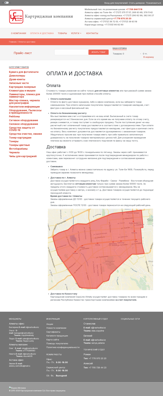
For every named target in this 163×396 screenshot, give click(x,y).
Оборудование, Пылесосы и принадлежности (25, 111)
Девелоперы (17, 75)
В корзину (148, 57)
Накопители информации (24, 106)
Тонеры (13, 141)
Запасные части (19, 83)
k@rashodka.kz (32, 327)
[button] (76, 33)
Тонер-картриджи (20, 137)
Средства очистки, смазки (25, 133)
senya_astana (98, 343)
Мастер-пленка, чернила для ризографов (24, 101)
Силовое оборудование (23, 123)
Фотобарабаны (18, 148)
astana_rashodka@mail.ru (19, 366)
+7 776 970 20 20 (122, 18)
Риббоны (14, 116)
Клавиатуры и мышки (22, 90)
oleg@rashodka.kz (30, 348)
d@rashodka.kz (29, 354)
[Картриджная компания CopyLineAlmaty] (44, 16)
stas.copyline (98, 330)
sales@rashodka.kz (31, 338)
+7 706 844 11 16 (134, 9)
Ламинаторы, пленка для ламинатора (24, 95)
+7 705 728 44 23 (97, 367)
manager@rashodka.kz (23, 333)
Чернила (14, 152)
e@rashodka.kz (98, 340)
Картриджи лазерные (22, 86)
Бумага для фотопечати (23, 71)
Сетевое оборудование (23, 120)
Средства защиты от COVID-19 (22, 129)
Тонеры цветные (19, 145)
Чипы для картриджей (23, 156)
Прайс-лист (22, 53)
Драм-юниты (17, 79)
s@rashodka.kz (98, 327)
